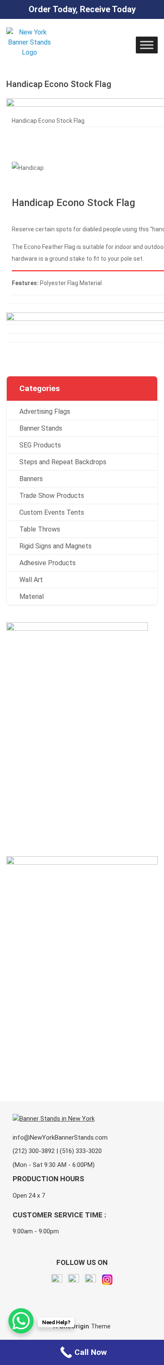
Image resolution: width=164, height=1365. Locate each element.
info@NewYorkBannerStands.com (60, 1137)
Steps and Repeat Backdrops (62, 462)
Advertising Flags (44, 411)
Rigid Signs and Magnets (55, 546)
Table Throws (39, 529)
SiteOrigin (74, 1326)
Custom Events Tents (51, 512)
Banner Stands (40, 428)
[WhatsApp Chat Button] (21, 1320)
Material (31, 596)
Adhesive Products (47, 563)
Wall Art (31, 580)
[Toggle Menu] (146, 45)
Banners (31, 479)
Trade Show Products (51, 496)
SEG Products (40, 445)
